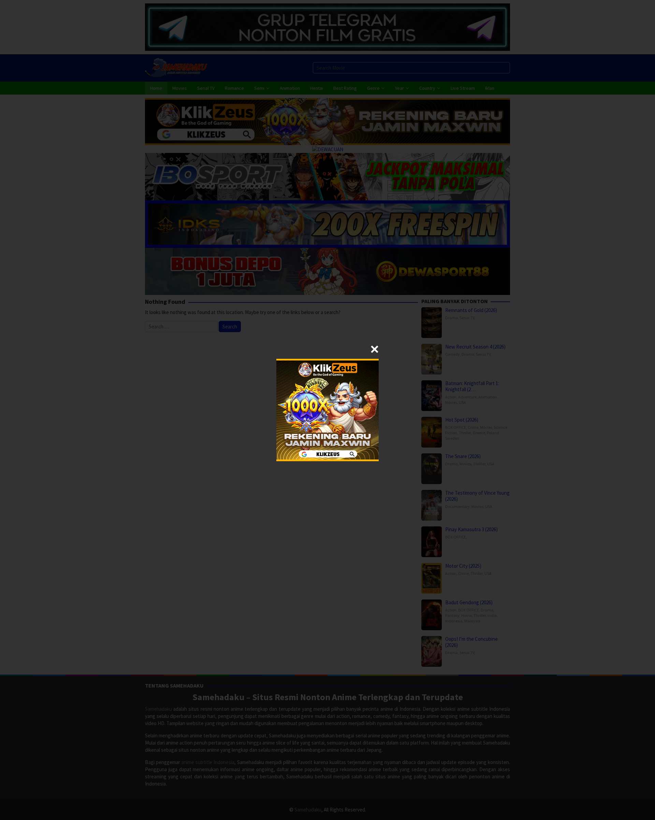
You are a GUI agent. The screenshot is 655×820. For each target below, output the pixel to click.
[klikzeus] (327, 409)
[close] (374, 349)
